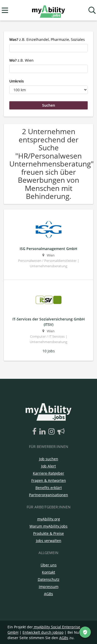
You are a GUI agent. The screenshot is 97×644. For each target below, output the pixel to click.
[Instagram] (52, 432)
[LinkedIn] (43, 432)
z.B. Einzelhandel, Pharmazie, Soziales (47, 39)
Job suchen (48, 458)
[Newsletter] (61, 432)
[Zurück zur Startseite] (48, 10)
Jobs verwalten (48, 540)
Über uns (49, 565)
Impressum (48, 586)
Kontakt (48, 572)
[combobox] (48, 48)
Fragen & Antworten (48, 480)
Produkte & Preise (48, 533)
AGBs (48, 593)
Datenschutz (48, 579)
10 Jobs (48, 350)
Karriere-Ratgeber (48, 473)
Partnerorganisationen (48, 494)
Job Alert (48, 466)
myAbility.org (48, 519)
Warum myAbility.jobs (48, 526)
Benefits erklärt (48, 487)
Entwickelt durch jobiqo (43, 632)
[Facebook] (35, 432)
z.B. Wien (21, 60)
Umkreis (16, 81)
